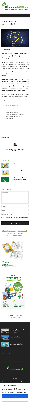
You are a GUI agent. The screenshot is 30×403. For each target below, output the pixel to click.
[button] (28, 15)
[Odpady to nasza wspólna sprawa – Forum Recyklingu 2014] (5, 179)
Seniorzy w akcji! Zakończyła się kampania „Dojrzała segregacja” (19, 329)
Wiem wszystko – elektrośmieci (10, 105)
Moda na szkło (19, 171)
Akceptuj (15, 396)
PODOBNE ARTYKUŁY (6, 161)
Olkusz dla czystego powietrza (16, 336)
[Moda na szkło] (5, 172)
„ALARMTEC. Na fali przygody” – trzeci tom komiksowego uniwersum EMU (19, 343)
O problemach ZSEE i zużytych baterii (6, 136)
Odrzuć (15, 399)
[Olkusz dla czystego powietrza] (5, 337)
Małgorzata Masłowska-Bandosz (15, 150)
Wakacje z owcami (19, 164)
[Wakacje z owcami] (5, 165)
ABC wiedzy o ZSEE (24, 136)
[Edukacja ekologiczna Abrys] (15, 7)
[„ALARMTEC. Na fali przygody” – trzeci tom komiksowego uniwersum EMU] (5, 344)
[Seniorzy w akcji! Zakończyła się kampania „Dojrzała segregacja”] (5, 331)
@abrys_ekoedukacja (15, 317)
